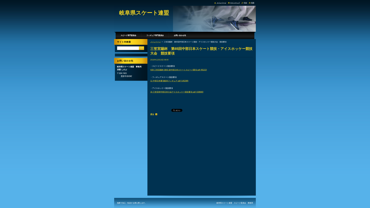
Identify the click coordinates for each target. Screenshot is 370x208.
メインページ (155, 42)
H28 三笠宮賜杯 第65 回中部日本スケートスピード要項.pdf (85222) (178, 70)
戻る (152, 114)
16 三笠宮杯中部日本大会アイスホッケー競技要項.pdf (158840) (176, 92)
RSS (245, 3)
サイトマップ (235, 3)
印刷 (252, 3)
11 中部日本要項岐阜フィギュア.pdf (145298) (169, 81)
